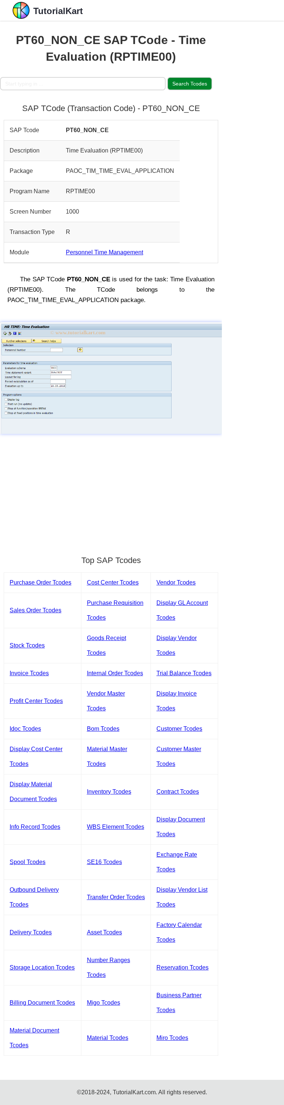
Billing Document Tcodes (42, 1002)
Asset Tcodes (104, 932)
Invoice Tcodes (29, 673)
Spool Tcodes (27, 862)
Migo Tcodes (103, 1002)
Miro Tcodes (172, 1038)
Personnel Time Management (104, 252)
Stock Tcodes (27, 645)
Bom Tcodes (103, 729)
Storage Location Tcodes (42, 967)
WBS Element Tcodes (115, 827)
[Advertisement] (111, 491)
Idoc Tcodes (25, 729)
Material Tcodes (107, 1038)
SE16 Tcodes (104, 862)
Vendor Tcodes (176, 582)
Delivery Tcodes (31, 932)
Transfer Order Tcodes (116, 897)
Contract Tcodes (177, 791)
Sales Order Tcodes (35, 610)
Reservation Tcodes (182, 967)
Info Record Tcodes (35, 827)
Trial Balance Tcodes (184, 673)
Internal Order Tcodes (115, 673)
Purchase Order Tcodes (40, 582)
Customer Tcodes (179, 729)
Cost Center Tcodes (113, 582)
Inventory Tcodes (109, 791)
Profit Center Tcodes (36, 701)
